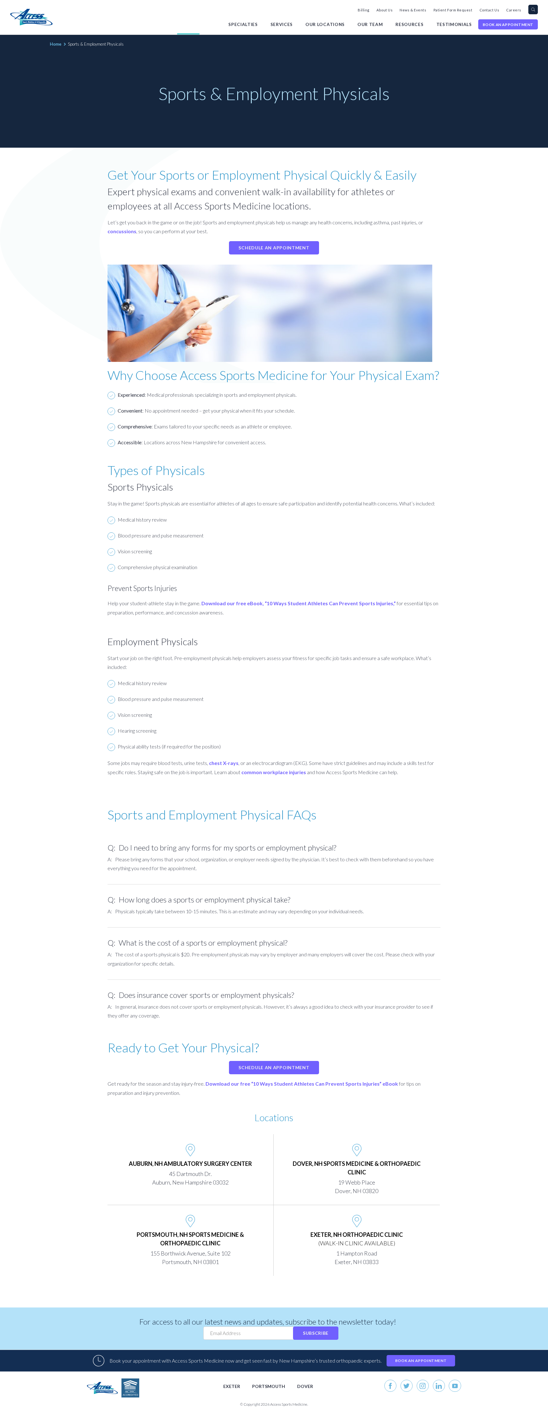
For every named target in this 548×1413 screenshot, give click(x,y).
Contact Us (489, 10)
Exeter (231, 1386)
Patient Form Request (453, 10)
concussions (122, 231)
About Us (384, 10)
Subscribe (316, 1333)
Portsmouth (268, 1386)
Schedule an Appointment (273, 247)
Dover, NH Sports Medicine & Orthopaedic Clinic (357, 1168)
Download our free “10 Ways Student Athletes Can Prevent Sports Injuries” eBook (302, 1084)
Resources (409, 24)
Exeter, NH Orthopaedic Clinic (356, 1239)
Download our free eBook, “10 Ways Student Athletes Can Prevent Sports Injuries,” (298, 603)
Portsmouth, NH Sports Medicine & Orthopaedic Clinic (190, 1239)
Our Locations (325, 24)
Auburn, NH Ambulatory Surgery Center (190, 1163)
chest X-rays (223, 763)
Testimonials (454, 24)
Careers (513, 10)
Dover (305, 1386)
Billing (363, 10)
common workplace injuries (273, 772)
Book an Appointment (508, 24)
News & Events (413, 10)
